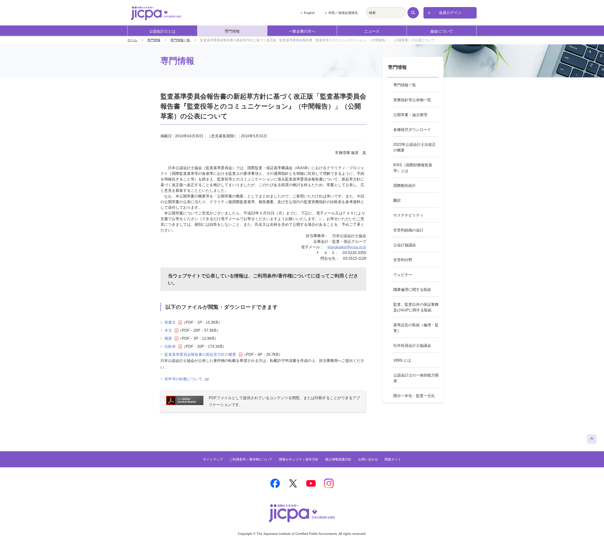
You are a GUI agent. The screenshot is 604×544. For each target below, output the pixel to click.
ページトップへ (591, 438)
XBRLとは (402, 360)
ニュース (371, 31)
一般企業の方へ (302, 31)
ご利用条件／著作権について (250, 459)
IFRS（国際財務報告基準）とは (412, 168)
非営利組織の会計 (408, 230)
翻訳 (397, 200)
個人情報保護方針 (338, 459)
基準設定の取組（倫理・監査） (416, 328)
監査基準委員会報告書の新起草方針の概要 (200, 354)
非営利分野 (402, 260)
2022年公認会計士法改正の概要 (414, 147)
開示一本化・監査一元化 (414, 396)
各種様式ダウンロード (412, 130)
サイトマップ (213, 459)
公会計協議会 (404, 245)
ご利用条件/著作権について (282, 275)
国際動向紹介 (404, 186)
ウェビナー (402, 275)
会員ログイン (450, 13)
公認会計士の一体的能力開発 (416, 378)
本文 (168, 330)
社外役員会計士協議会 (412, 345)
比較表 (170, 346)
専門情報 (232, 31)
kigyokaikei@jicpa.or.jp (346, 247)
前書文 (170, 322)
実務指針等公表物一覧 (412, 100)
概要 (168, 338)
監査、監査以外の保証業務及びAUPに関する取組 (416, 307)
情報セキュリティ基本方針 (299, 459)
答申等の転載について (183, 379)
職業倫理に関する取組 (412, 290)
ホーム (132, 40)
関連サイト (393, 459)
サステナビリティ (408, 215)
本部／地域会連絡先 (343, 13)
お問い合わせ (368, 459)
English (309, 13)
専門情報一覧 (180, 40)
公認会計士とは (162, 31)
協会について (441, 31)
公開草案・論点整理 (410, 115)
